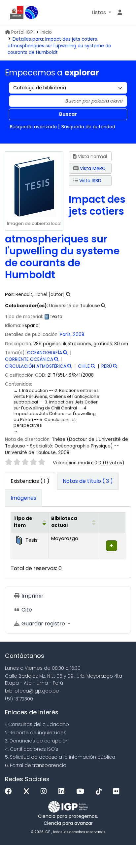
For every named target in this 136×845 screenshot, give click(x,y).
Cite (26, 609)
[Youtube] (81, 791)
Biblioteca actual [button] (64, 522)
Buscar (68, 114)
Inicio (46, 32)
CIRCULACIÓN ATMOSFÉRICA (35, 366)
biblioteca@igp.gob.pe (32, 691)
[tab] (88, 481)
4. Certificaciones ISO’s (31, 749)
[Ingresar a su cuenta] (120, 12)
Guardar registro (43, 623)
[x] (28, 791)
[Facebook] (10, 791)
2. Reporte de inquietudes (35, 732)
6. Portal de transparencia (35, 765)
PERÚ (106, 366)
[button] (101, 12)
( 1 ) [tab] (30, 481)
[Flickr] (117, 791)
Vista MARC (92, 168)
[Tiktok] (100, 791)
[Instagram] (45, 791)
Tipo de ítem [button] (23, 522)
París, (66, 334)
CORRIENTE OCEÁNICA (29, 359)
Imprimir (32, 596)
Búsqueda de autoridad (88, 126)
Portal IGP (22, 32)
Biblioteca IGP (31, 12)
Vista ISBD (89, 180)
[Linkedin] (63, 791)
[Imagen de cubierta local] (34, 186)
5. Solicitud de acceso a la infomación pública (60, 757)
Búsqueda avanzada (33, 126)
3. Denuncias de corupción (37, 741)
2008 (78, 334)
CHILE (84, 366)
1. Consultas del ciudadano (37, 724)
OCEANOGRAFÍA (44, 353)
